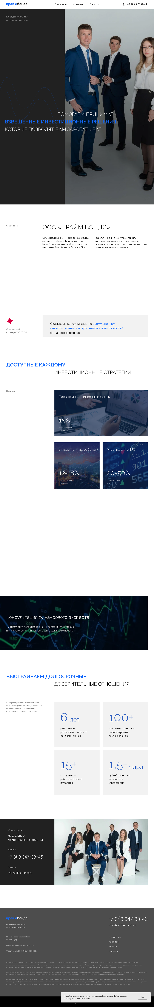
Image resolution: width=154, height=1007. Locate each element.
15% (64, 420)
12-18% (69, 473)
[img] (101, 413)
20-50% (118, 473)
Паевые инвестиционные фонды (84, 397)
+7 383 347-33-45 (25, 856)
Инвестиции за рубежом (78, 449)
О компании (115, 937)
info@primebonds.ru (20, 872)
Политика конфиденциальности (20, 945)
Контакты (113, 951)
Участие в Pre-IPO (121, 449)
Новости (113, 946)
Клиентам (114, 942)
